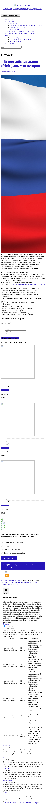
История (14, 37)
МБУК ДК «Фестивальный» (11, 580)
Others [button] (5, 793)
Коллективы (16, 41)
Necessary (9, 626)
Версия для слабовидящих (30, 803)
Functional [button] (7, 746)
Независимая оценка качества (26, 25)
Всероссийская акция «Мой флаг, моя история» (22, 63)
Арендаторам (12, 29)
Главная (9, 19)
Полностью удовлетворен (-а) (14, 542)
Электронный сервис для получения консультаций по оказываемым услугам (19, 565)
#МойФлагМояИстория (18, 284)
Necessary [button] (6, 624)
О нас (8, 35)
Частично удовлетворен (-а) (14, 553)
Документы (11, 23)
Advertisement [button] (8, 780)
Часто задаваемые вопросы (19, 31)
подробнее (5, 390)
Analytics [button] (6, 768)
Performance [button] (7, 758)
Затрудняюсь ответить (12, 546)
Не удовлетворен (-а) (11, 549)
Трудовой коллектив (20, 39)
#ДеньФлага (32, 284)
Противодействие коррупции (20, 33)
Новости (9, 21)
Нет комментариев (8, 71)
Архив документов (19, 27)
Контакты (10, 43)
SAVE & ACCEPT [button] (10, 803)
